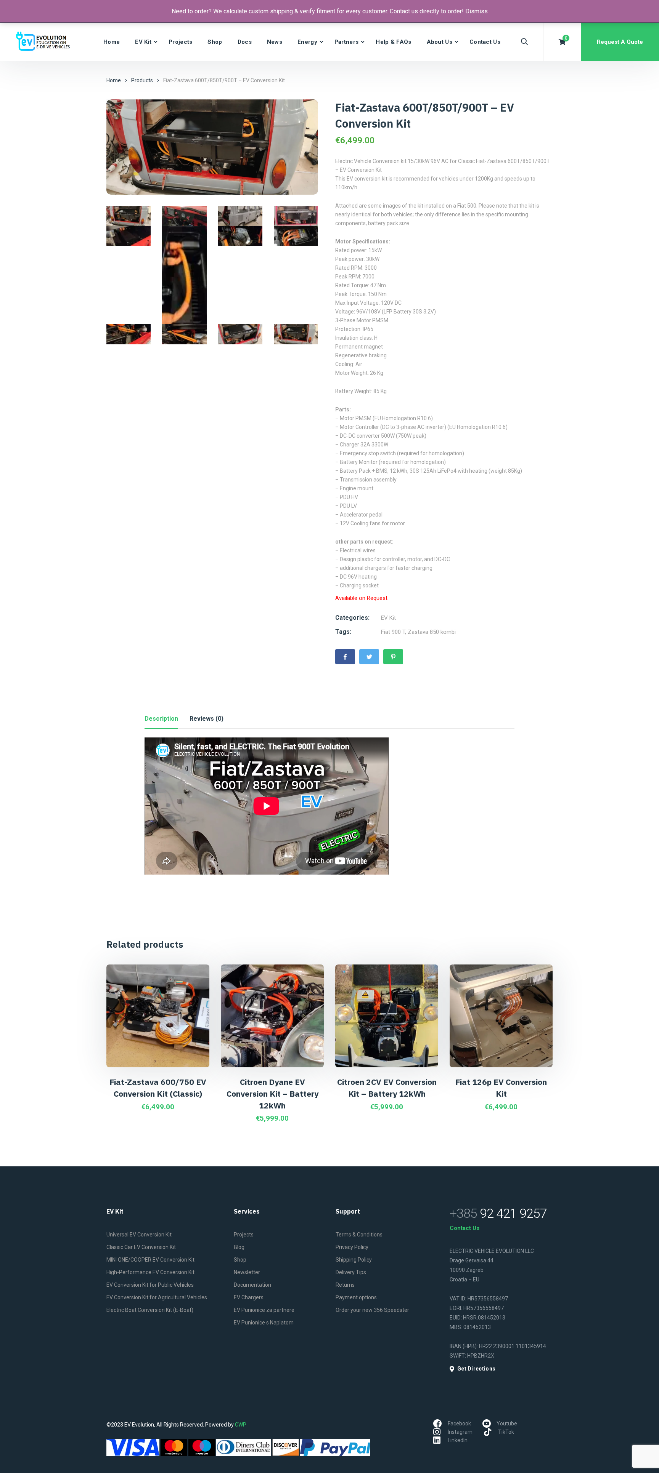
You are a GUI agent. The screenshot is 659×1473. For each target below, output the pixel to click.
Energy (307, 41)
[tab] (161, 718)
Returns (345, 1285)
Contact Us (484, 41)
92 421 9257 (498, 1213)
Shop (214, 41)
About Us (439, 41)
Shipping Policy (354, 1260)
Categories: (352, 617)
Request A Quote (620, 41)
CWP (240, 1425)
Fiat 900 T (393, 632)
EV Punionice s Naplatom (264, 1322)
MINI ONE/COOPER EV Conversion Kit (150, 1260)
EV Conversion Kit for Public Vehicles (150, 1285)
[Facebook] (345, 656)
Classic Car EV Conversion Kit (141, 1247)
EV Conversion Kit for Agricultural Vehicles (156, 1297)
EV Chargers (249, 1297)
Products (142, 80)
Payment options (356, 1297)
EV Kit (143, 41)
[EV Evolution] (44, 41)
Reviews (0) (206, 718)
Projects (180, 41)
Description (161, 718)
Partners (346, 41)
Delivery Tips (351, 1272)
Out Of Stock (134, 976)
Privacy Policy (352, 1247)
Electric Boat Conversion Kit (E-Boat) (149, 1310)
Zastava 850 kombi (432, 632)
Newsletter (247, 1272)
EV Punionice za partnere (264, 1310)
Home (111, 41)
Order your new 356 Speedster (372, 1310)
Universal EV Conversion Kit (139, 1234)
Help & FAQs (393, 41)
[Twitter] (369, 656)
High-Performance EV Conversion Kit (150, 1272)
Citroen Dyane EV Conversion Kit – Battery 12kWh (272, 1093)
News (274, 41)
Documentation (252, 1285)
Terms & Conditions (359, 1234)
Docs (245, 41)
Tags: (343, 631)
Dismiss (476, 11)
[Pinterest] (393, 656)
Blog (239, 1247)
